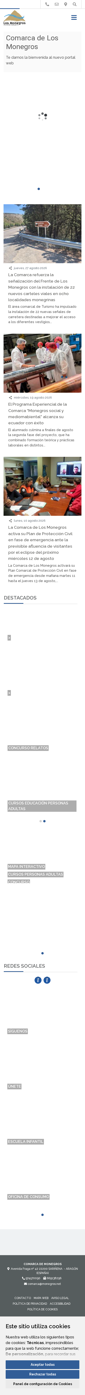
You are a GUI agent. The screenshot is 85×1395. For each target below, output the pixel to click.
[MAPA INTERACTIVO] (42, 840)
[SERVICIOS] (42, 871)
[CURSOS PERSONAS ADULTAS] (42, 847)
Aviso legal (60, 1298)
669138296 (53, 1278)
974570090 (32, 1278)
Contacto (22, 1298)
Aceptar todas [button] (43, 1364)
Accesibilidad (60, 1303)
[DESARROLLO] (42, 878)
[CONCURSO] (42, 855)
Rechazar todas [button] (42, 1374)
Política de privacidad (30, 1303)
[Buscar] (74, 4)
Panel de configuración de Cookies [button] (42, 1384)
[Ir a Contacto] (57, 4)
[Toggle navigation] (74, 19)
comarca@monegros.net (44, 1284)
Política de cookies (42, 1309)
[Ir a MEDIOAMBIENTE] (65, 4)
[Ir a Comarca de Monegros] (15, 18)
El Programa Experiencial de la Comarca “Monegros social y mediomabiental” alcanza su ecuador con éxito (37, 413)
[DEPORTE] (42, 863)
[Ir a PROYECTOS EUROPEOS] (47, 4)
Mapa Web (41, 1298)
